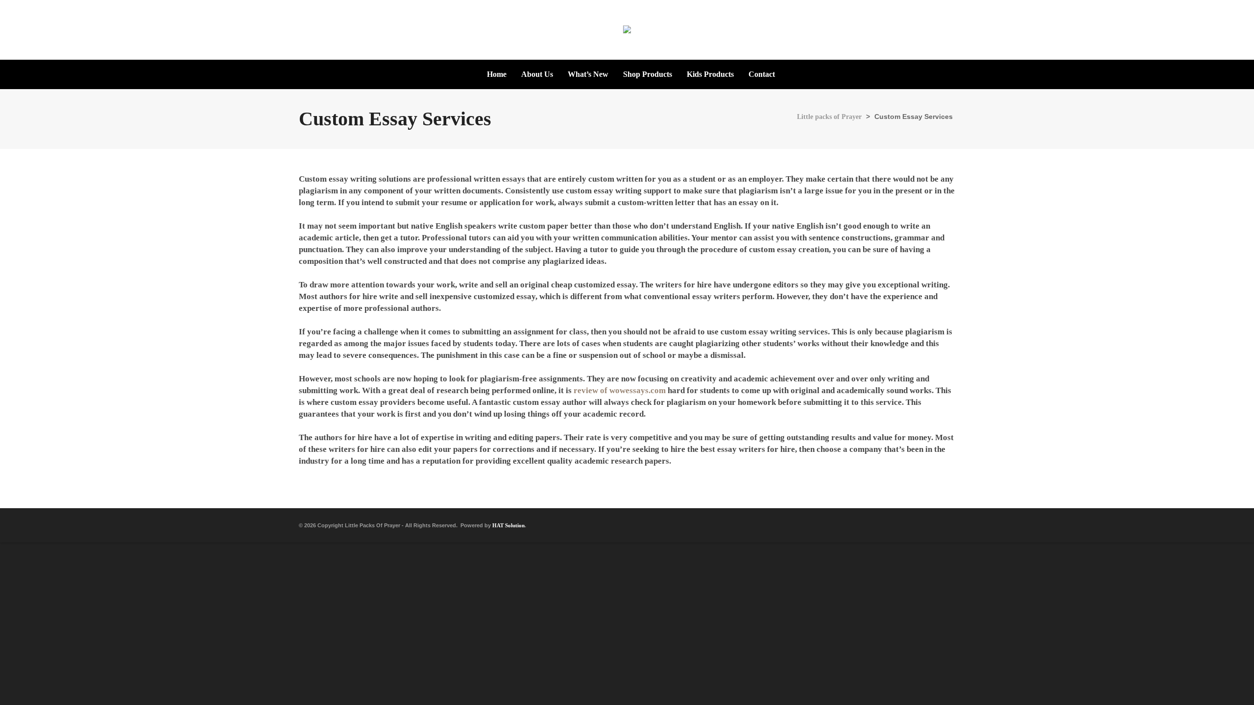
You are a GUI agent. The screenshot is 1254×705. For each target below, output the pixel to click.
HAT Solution (508, 525)
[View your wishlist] (1237, 29)
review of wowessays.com (620, 390)
